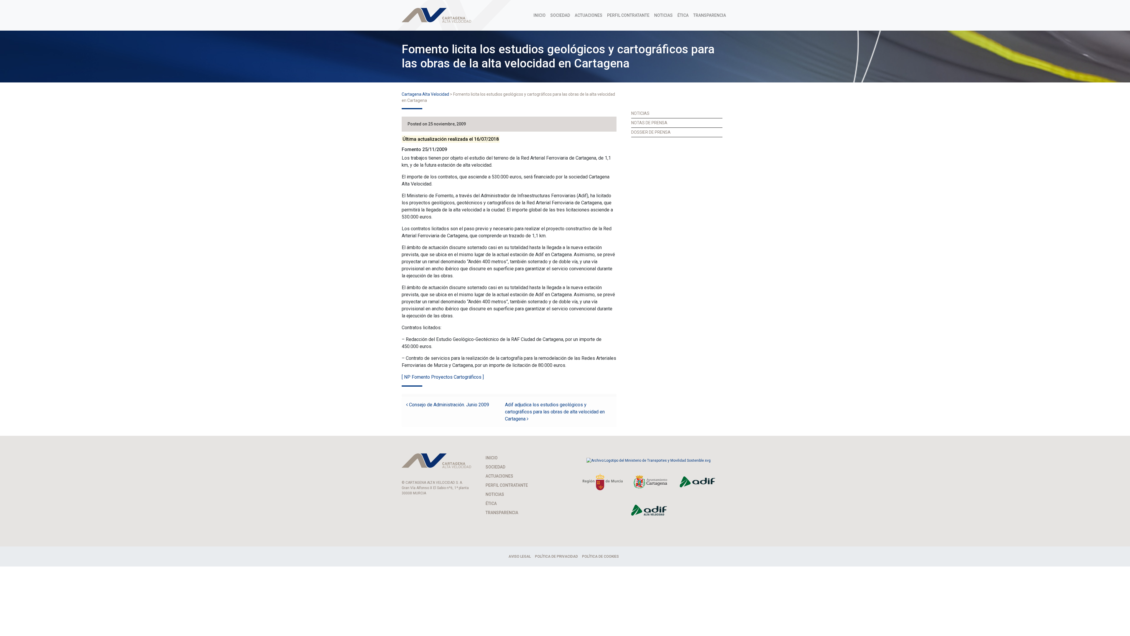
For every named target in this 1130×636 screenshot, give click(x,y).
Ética (683, 15)
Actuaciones (588, 15)
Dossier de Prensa (651, 132)
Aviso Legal (519, 556)
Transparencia (709, 15)
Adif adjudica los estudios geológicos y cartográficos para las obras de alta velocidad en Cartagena (555, 412)
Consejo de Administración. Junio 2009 (448, 405)
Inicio (540, 15)
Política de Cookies (600, 556)
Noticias (663, 15)
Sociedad (560, 15)
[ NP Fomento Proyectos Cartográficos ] (443, 377)
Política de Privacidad (556, 556)
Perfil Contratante (628, 15)
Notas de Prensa (649, 122)
